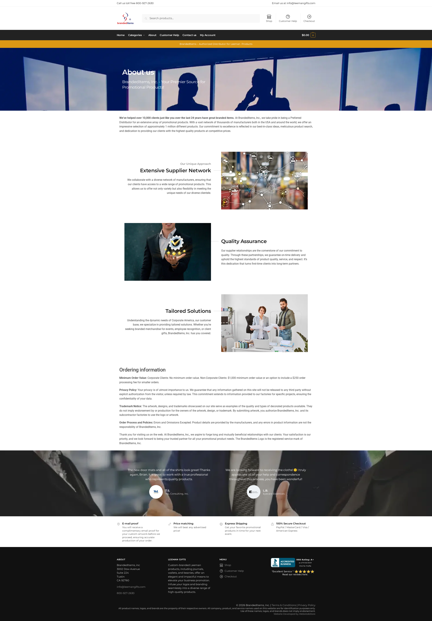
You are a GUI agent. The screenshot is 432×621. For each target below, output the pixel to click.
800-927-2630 (125, 593)
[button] (308, 35)
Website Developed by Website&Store (294, 614)
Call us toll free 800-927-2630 (135, 3)
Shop (269, 21)
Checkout (309, 21)
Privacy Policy (306, 605)
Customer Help (288, 21)
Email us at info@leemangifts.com (293, 3)
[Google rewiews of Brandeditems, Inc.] (293, 573)
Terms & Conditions (284, 605)
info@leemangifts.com (131, 586)
